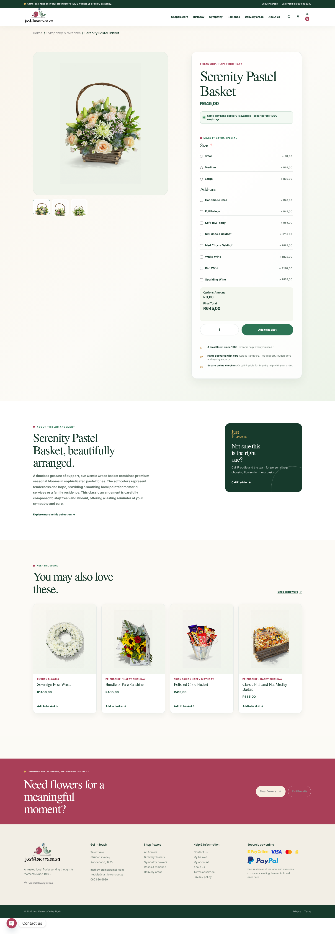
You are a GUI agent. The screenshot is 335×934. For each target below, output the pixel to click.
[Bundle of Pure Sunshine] (133, 639)
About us (274, 16)
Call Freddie (241, 482)
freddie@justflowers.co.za (106, 874)
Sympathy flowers (155, 862)
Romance (234, 16)
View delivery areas (40, 883)
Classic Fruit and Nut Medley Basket (264, 687)
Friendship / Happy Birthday (221, 64)
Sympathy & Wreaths (63, 33)
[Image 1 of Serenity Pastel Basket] (41, 207)
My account (201, 862)
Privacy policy (203, 877)
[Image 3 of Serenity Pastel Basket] (79, 207)
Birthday (198, 16)
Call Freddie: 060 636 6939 (296, 4)
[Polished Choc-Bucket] (201, 639)
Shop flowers (179, 16)
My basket (200, 857)
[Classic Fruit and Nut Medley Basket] (270, 639)
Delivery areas (270, 4)
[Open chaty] (12, 923)
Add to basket (267, 329)
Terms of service (204, 872)
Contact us (201, 852)
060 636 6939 (99, 879)
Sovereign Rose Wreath (54, 684)
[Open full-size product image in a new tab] (100, 123)
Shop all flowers (290, 591)
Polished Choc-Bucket (191, 684)
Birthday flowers (154, 857)
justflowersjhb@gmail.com (107, 869)
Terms (307, 911)
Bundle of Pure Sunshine (124, 684)
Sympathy (216, 16)
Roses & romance (155, 867)
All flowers (150, 852)
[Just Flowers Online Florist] (43, 15)
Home (38, 33)
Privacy (297, 911)
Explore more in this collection (54, 514)
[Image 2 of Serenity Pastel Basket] (60, 207)
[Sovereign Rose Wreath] (64, 639)
